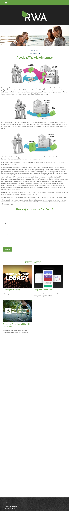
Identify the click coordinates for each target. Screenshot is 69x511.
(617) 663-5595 (12, 506)
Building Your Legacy (11, 290)
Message (6, 234)
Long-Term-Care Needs (43, 290)
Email (4, 223)
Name (5, 213)
